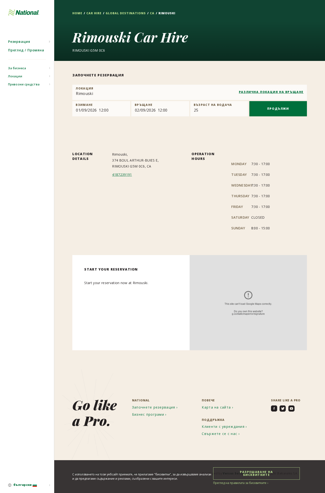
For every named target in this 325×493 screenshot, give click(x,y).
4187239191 (122, 174)
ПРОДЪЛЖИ (278, 109)
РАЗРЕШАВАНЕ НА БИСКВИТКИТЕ (256, 473)
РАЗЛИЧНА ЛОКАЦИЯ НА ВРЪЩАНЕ (271, 92)
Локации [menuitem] (15, 76)
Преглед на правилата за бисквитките (239, 483)
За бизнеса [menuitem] (17, 68)
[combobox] (189, 92)
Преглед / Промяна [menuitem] (26, 50)
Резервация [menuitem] (19, 41)
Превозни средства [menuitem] (24, 84)
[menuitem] (27, 485)
